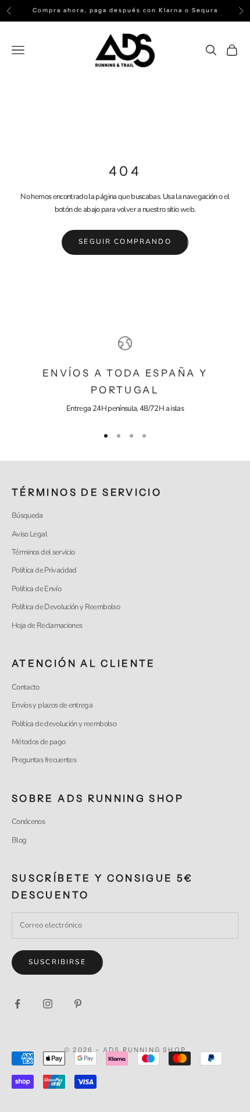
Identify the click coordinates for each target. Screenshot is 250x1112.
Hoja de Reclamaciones (47, 625)
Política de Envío (36, 589)
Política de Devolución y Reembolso (66, 607)
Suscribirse (57, 962)
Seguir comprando (125, 241)
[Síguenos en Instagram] (47, 1004)
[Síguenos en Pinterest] (78, 1004)
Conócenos (28, 821)
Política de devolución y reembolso (64, 724)
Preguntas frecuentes (44, 760)
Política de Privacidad (44, 570)
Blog (19, 840)
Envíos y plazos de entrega (52, 705)
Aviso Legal (29, 534)
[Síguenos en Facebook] (17, 1004)
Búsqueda (27, 515)
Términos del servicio (43, 552)
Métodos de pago (38, 742)
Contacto (26, 687)
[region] (125, 375)
